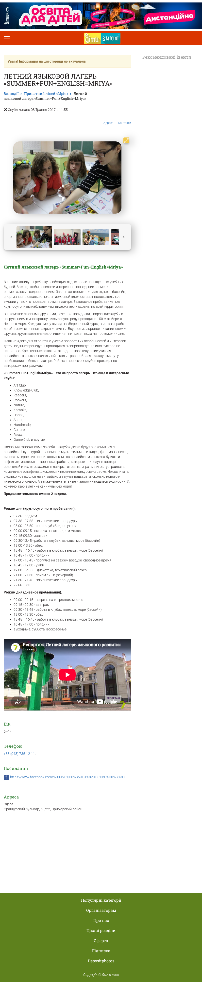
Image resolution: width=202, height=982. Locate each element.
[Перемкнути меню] (7, 38)
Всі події (11, 93)
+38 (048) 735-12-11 (19, 754)
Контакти (124, 123)
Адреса (108, 123)
